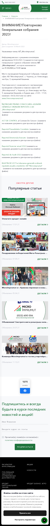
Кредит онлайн (45, 8)
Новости (14, 16)
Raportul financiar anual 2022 (14, 146)
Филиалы (43, 2)
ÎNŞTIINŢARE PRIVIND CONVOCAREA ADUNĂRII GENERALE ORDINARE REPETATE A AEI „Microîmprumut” (21, 107)
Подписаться (25, 447)
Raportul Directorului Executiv (14, 138)
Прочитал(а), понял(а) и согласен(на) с (21, 438)
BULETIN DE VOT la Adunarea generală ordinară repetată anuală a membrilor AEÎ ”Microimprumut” (22, 164)
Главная (5, 16)
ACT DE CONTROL (9, 121)
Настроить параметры (25, 520)
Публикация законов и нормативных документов (9, 475)
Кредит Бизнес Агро (37, 484)
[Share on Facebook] (25, 391)
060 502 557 (9, 2)
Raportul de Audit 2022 (12, 155)
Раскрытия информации (8, 465)
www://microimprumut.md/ (12, 98)
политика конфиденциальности (18, 440)
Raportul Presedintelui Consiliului (15, 129)
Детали (41, 225)
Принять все (25, 513)
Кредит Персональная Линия (9, 485)
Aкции (30, 464)
